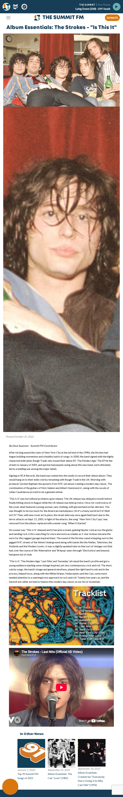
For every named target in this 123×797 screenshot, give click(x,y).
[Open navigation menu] (8, 17)
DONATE (112, 17)
